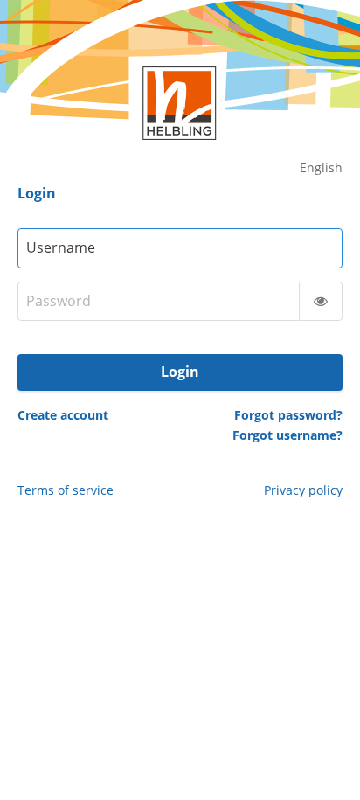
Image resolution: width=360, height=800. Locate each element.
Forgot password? (288, 415)
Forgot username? (287, 435)
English (321, 167)
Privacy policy (303, 490)
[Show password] (321, 302)
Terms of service (65, 490)
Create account (62, 415)
